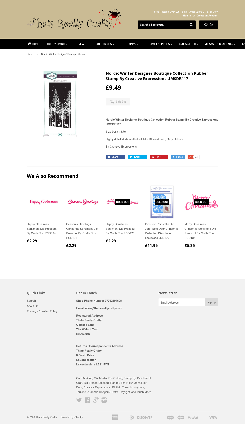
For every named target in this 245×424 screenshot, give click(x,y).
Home (30, 54)
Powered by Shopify (72, 417)
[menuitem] (33, 44)
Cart (211, 24)
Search (31, 300)
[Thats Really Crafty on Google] (96, 401)
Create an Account (207, 15)
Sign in (186, 15)
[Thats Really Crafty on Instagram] (104, 401)
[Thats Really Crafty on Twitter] (79, 401)
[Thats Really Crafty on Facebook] (87, 401)
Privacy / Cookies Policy (42, 311)
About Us (32, 306)
